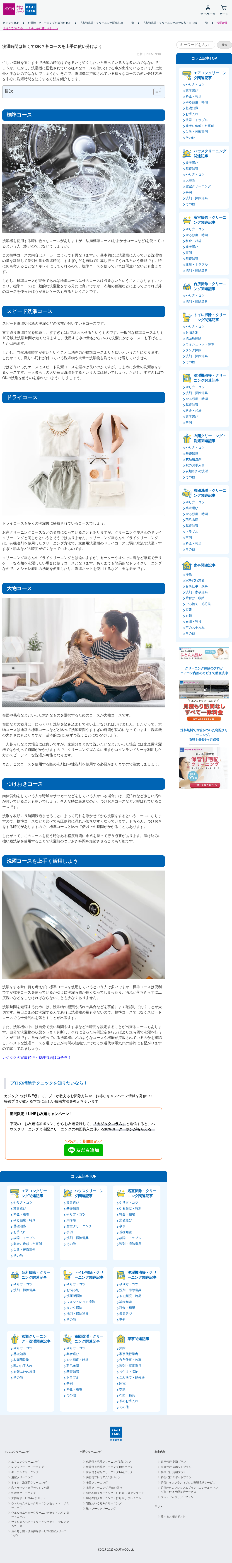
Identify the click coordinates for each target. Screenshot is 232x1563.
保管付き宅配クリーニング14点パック (109, 1472)
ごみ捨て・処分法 (132, 1377)
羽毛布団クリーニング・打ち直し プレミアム (113, 1498)
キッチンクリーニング (25, 1472)
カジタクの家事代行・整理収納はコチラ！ (36, 1058)
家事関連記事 (138, 1339)
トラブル (72, 1377)
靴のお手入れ (22, 1365)
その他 (18, 1255)
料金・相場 (21, 1214)
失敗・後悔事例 (24, 1249)
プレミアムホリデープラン (177, 1497)
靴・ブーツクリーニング (101, 1508)
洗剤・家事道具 (130, 1365)
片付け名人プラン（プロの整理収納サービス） (189, 1482)
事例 (69, 1232)
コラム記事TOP (84, 1176)
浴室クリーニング (22, 1477)
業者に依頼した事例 (27, 1244)
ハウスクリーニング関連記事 (89, 1193)
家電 (122, 1383)
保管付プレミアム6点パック (103, 1477)
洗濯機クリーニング (23, 1493)
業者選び (19, 1208)
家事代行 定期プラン (173, 1461)
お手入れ (19, 1232)
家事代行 (160, 1451)
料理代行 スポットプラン (176, 1477)
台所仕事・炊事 (130, 1360)
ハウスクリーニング (17, 1451)
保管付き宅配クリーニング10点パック (109, 1467)
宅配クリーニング (91, 1451)
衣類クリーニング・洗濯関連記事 (36, 1338)
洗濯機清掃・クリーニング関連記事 (142, 1274)
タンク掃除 (74, 1307)
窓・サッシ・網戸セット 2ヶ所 (30, 1487)
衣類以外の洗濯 (24, 1371)
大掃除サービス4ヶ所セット (28, 1498)
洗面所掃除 (74, 1296)
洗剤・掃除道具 (77, 1238)
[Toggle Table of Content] (155, 92)
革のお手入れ (128, 1401)
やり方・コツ (22, 1202)
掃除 (122, 1348)
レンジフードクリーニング (27, 1467)
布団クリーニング (97, 1482)
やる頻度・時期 (24, 1220)
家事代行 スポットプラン (176, 1467)
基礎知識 (19, 1226)
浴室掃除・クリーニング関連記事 (142, 1193)
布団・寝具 (127, 1395)
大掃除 (71, 1220)
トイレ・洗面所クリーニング (29, 1482)
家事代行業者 (128, 1354)
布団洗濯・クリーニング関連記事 (89, 1338)
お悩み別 (72, 1290)
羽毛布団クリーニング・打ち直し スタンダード (115, 1493)
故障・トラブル (24, 1238)
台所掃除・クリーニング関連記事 (36, 1274)
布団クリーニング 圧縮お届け (104, 1487)
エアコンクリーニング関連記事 (36, 1193)
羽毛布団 (72, 1365)
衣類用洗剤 (21, 1360)
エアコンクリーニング (25, 1461)
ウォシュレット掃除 (80, 1302)
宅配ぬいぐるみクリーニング (103, 1503)
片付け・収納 (128, 1371)
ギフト (159, 1506)
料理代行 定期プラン (173, 1472)
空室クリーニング (79, 1226)
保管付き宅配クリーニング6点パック (108, 1461)
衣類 (122, 1389)
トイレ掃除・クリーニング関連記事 (89, 1274)
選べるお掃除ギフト (173, 1516)
